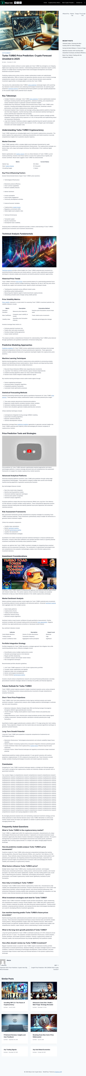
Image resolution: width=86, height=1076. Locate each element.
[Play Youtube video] (29, 451)
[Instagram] (20, 3)
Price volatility (6, 302)
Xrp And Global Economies (41, 1049)
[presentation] (15, 990)
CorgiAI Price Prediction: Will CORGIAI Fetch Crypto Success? (45, 967)
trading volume (20, 154)
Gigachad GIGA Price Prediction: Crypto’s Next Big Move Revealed (13, 967)
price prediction (32, 85)
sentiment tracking (14, 528)
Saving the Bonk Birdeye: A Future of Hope (74, 48)
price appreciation (42, 622)
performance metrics (15, 530)
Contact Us (79, 2)
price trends (19, 281)
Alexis (4, 62)
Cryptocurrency (6, 52)
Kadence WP (58, 1072)
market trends (17, 207)
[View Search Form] (85, 2)
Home (45, 2)
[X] (18, 3)
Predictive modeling (7, 348)
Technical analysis (7, 270)
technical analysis (13, 88)
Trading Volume (9, 166)
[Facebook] (15, 3)
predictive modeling (23, 424)
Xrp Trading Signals (10, 1049)
